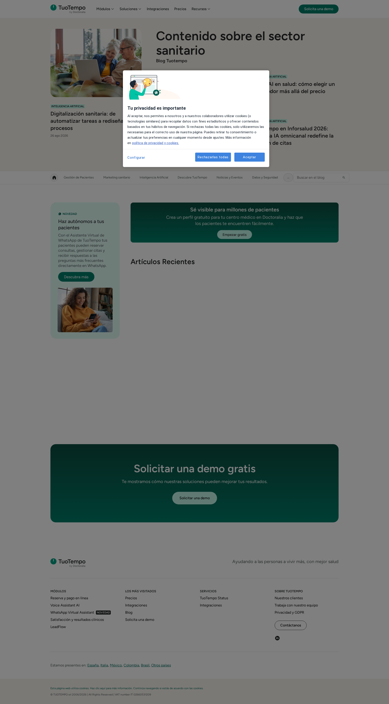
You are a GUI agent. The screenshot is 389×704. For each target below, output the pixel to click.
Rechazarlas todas (213, 157)
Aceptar (249, 157)
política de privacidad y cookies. (155, 143)
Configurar (136, 158)
